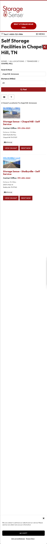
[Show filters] (11, 97)
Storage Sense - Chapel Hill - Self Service (21, 122)
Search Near (6, 70)
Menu (41, 34)
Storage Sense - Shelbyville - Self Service (21, 172)
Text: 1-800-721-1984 (13, 34)
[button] (43, 518)
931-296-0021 (24, 128)
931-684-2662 (24, 178)
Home (4, 61)
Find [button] (24, 89)
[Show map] (4, 97)
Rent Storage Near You (23, 26)
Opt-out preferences (18, 539)
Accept (23, 533)
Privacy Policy (30, 539)
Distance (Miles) (8, 79)
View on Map (11, 148)
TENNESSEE (32, 61)
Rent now (26, 148)
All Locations (16, 61)
